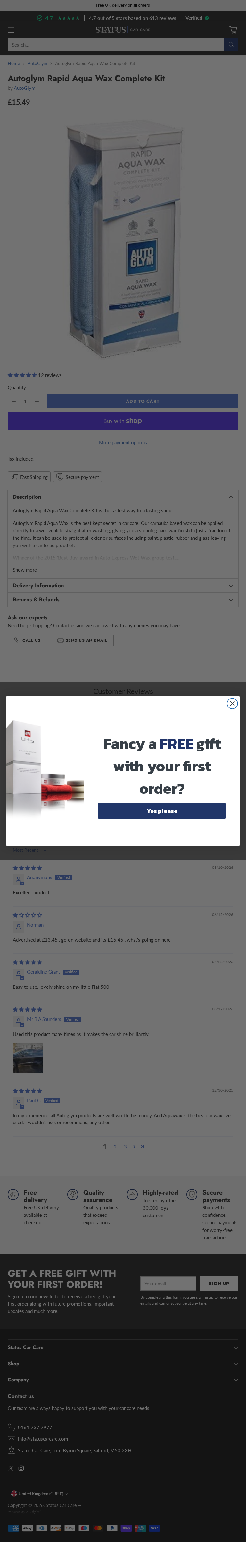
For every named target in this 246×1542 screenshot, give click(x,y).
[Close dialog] (232, 703)
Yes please (162, 810)
